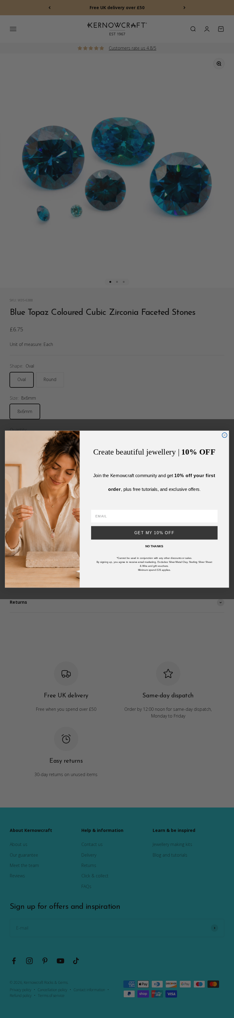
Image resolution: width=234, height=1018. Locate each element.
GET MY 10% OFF (154, 533)
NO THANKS (154, 546)
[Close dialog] (224, 435)
